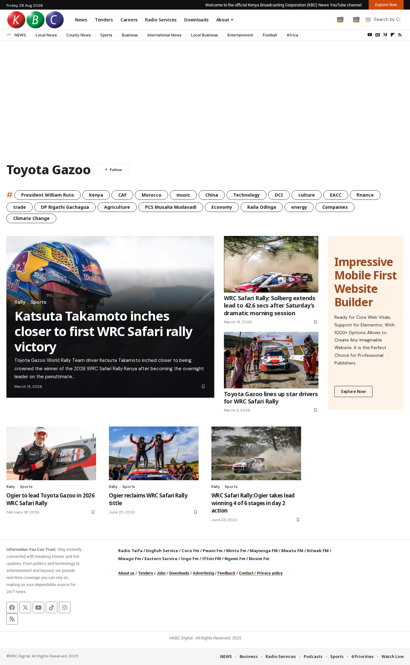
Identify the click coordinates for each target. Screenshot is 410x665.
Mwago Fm (129, 558)
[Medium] (385, 34)
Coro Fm (190, 550)
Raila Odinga (261, 207)
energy (299, 207)
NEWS (20, 35)
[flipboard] (392, 34)
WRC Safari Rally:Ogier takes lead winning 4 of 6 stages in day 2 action (253, 503)
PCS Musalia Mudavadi (170, 207)
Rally (20, 302)
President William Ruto (47, 195)
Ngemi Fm (235, 558)
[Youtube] (38, 607)
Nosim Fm (258, 558)
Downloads (179, 573)
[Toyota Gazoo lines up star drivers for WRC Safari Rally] (271, 360)
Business (130, 35)
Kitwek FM (318, 550)
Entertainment (240, 35)
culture (306, 195)
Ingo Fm (190, 558)
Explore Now (353, 391)
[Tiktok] (51, 607)
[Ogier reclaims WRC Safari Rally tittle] (154, 453)
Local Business (204, 35)
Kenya (96, 195)
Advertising (203, 573)
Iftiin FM (211, 558)
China (211, 195)
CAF (122, 195)
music (183, 195)
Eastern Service (160, 558)
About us (126, 573)
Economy (221, 207)
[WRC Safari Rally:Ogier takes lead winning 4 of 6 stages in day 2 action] (256, 453)
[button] (327, 19)
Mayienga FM (264, 550)
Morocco (151, 195)
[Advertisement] (205, 108)
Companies (335, 207)
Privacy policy (270, 573)
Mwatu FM (292, 550)
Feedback (226, 573)
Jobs (161, 573)
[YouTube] (370, 34)
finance (365, 195)
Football (270, 35)
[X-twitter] (25, 607)
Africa (292, 35)
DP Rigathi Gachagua (65, 207)
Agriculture (117, 207)
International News (164, 35)
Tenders (145, 573)
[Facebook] (12, 607)
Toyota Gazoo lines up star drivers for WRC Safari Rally (271, 397)
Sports (106, 35)
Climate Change (31, 218)
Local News (46, 35)
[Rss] (400, 34)
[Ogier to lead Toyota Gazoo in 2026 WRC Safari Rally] (51, 453)
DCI (279, 195)
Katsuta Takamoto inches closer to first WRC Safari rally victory (103, 331)
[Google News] (377, 34)
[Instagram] (64, 607)
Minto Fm (236, 550)
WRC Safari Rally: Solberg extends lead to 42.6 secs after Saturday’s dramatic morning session (269, 305)
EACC (335, 195)
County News (78, 35)
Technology (246, 195)
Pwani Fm (213, 550)
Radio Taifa (130, 550)
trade (19, 207)
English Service (162, 550)
